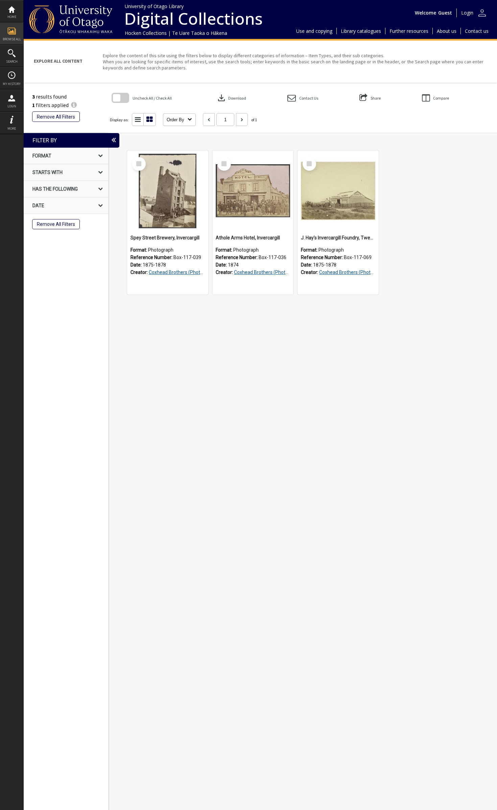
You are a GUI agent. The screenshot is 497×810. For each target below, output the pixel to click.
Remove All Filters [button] (56, 117)
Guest (445, 12)
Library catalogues (361, 31)
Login (11, 106)
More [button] (11, 128)
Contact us (477, 31)
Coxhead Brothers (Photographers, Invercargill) (199, 272)
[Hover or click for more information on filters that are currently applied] (74, 105)
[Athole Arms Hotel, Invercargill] (253, 191)
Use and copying (314, 31)
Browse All (12, 39)
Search (12, 61)
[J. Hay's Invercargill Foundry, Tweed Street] (338, 191)
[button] (303, 98)
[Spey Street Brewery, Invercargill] (168, 191)
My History (12, 84)
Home (11, 17)
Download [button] (231, 98)
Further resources (408, 31)
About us (446, 31)
